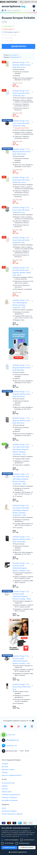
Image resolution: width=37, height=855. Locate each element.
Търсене (6, 10)
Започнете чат (11, 745)
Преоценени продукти (9, 811)
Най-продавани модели (12, 32)
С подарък (8, 41)
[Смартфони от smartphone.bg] (13, 6)
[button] (18, 852)
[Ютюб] (12, 726)
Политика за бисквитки (9, 797)
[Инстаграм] (18, 726)
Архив (4, 808)
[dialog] (18, 840)
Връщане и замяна (8, 769)
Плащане (5, 763)
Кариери (4, 786)
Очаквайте (8, 38)
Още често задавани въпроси (11, 775)
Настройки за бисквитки (10, 800)
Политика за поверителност (11, 794)
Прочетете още (24, 836)
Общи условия (6, 791)
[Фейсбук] (5, 726)
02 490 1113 (34, 6)
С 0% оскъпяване (10, 35)
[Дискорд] (32, 726)
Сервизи (5, 772)
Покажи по (7, 55)
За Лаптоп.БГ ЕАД (8, 783)
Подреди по (7, 57)
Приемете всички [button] (9, 847)
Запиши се (33, 721)
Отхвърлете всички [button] (26, 847)
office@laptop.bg (12, 740)
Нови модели (9, 26)
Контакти (5, 789)
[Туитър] (25, 726)
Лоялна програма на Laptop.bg (12, 814)
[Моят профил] (34, 10)
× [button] (35, 827)
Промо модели (9, 29)
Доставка (5, 766)
